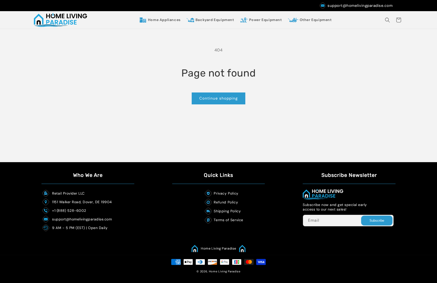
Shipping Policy (227, 211)
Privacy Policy (226, 193)
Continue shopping (218, 98)
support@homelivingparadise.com (359, 5)
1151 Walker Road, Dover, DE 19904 (82, 202)
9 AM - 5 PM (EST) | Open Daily (79, 227)
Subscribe (376, 220)
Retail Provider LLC (68, 193)
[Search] (387, 20)
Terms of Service (228, 220)
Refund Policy (226, 202)
